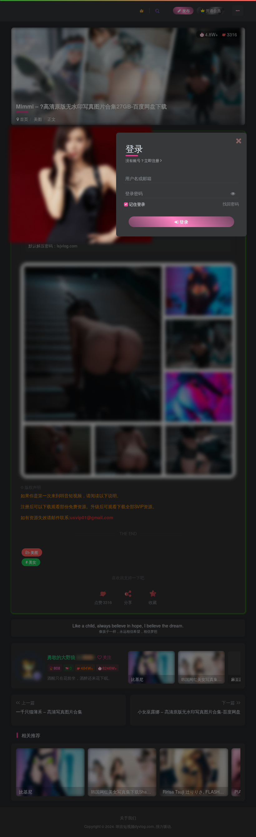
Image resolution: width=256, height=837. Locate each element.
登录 (184, 222)
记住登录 (137, 204)
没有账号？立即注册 (142, 160)
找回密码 (231, 204)
